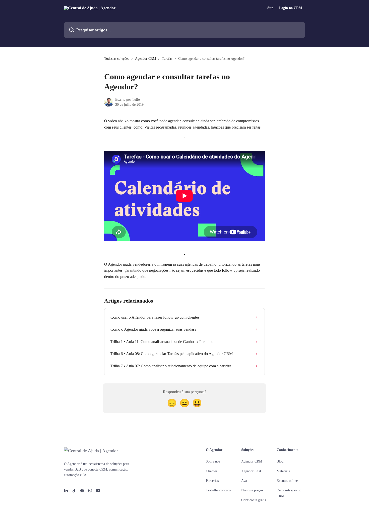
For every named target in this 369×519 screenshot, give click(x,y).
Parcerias (212, 481)
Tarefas (167, 59)
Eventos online (287, 481)
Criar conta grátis (253, 500)
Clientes (211, 471)
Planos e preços (252, 490)
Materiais (283, 471)
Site (270, 8)
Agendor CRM (145, 59)
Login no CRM (290, 8)
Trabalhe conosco (218, 490)
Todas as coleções (116, 59)
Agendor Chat (251, 471)
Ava (244, 481)
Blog (280, 461)
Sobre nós (213, 461)
